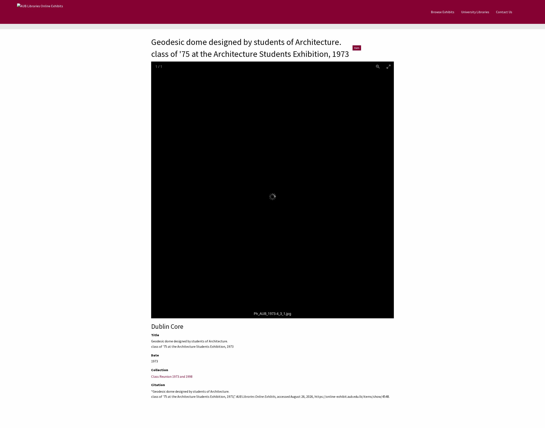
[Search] (526, 12)
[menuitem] (442, 12)
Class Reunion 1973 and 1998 (171, 376)
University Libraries (475, 12)
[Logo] (40, 11)
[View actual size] (378, 67)
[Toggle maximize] (388, 67)
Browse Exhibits (442, 12)
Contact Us (504, 12)
